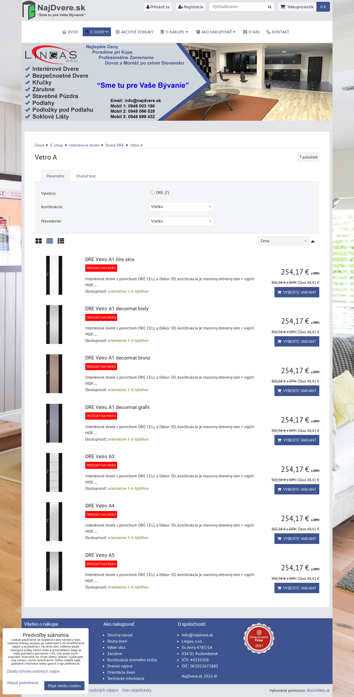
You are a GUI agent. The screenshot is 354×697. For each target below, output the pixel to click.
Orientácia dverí (121, 672)
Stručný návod (119, 634)
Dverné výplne (120, 666)
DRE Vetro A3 (100, 456)
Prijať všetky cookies (64, 685)
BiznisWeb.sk (318, 690)
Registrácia (193, 6)
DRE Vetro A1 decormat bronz (117, 358)
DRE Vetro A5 (100, 555)
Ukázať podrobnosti (23, 683)
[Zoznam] (50, 243)
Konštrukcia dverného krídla (132, 659)
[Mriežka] (39, 243)
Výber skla (116, 647)
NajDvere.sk (192, 676)
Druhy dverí (117, 641)
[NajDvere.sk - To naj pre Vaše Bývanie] (177, 119)
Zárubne (114, 653)
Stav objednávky (136, 690)
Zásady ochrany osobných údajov (89, 690)
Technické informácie (125, 678)
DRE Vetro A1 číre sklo (109, 259)
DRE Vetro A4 (100, 506)
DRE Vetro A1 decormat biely (116, 309)
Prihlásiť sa (159, 6)
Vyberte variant (298, 292)
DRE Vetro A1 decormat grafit (117, 407)
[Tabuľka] (61, 243)
